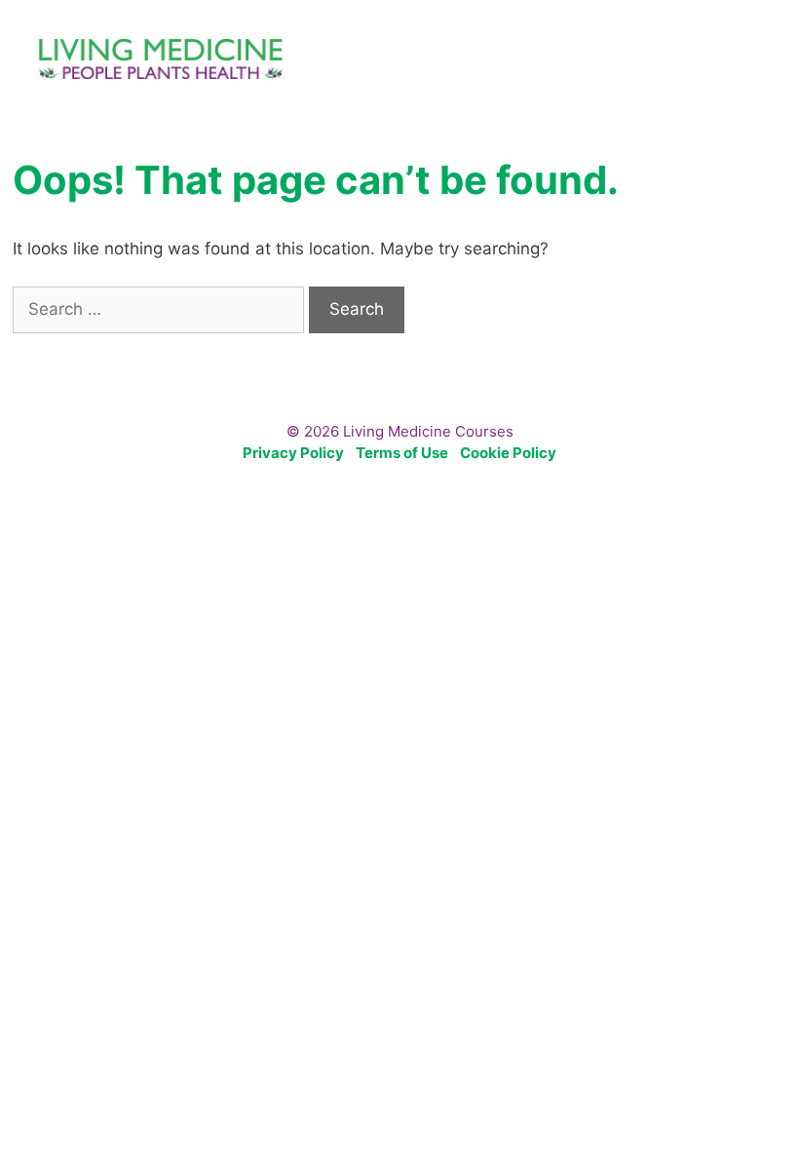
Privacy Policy (293, 452)
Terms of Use (402, 452)
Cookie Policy (508, 452)
